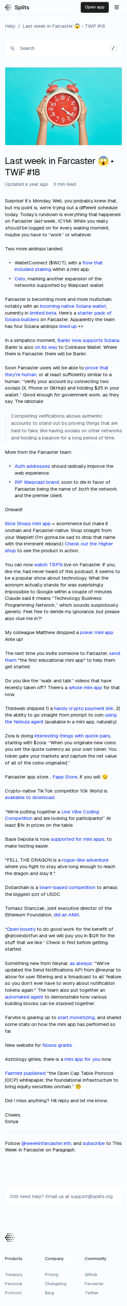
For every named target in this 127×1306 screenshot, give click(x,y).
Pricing (51, 1274)
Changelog (55, 1283)
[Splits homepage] (17, 7)
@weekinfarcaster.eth (46, 1143)
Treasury (13, 1274)
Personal (13, 1283)
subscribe (94, 1143)
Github (91, 1274)
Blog (49, 1293)
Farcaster (94, 1283)
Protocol (13, 1293)
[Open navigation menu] (116, 7)
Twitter (92, 1293)
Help (10, 26)
